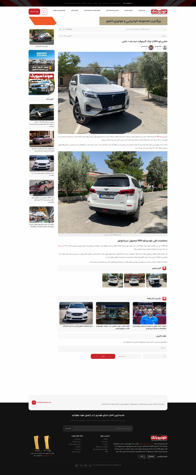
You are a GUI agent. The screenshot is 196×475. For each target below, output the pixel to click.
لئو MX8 (159, 137)
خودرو (70, 137)
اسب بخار (61, 246)
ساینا (100, 3)
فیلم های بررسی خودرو (59, 10)
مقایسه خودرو (128, 10)
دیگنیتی (90, 3)
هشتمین (48, 456)
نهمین (43, 456)
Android (151, 457)
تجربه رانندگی (74, 10)
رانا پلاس (95, 3)
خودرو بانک (163, 29)
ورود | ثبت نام (34, 12)
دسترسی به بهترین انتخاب (146, 444)
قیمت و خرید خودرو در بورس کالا (72, 3)
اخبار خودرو (142, 10)
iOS (142, 457)
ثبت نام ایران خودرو (116, 3)
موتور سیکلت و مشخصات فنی (92, 10)
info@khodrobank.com (44, 402)
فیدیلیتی (84, 3)
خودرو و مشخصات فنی (112, 10)
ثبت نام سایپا (106, 3)
